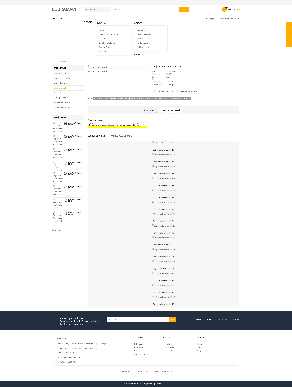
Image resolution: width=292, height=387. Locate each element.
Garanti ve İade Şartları (107, 43)
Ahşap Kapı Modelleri (61, 73)
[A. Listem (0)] (217, 10)
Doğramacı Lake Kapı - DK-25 (163, 233)
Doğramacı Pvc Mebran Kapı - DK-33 (72, 174)
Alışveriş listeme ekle (165, 91)
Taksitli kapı (163, 99)
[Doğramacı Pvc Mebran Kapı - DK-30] (57, 217)
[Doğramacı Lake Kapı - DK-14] (163, 178)
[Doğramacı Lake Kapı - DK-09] (163, 261)
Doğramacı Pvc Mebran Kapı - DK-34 (72, 163)
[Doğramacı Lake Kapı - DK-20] (163, 202)
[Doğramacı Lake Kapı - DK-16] (163, 166)
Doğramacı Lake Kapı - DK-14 (163, 185)
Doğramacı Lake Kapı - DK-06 (163, 245)
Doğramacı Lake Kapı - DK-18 (163, 162)
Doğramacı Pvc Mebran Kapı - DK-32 (72, 187)
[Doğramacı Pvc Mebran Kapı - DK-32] (57, 191)
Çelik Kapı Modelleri (61, 98)
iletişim (145, 371)
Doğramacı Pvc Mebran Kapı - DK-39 (72, 123)
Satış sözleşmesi (140, 351)
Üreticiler (155, 371)
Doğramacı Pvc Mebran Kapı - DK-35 (72, 150)
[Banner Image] (68, 230)
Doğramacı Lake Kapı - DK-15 (163, 150)
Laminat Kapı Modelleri (62, 108)
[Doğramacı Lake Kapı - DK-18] (163, 154)
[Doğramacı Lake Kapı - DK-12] (163, 297)
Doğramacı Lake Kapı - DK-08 (163, 257)
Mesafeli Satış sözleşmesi (108, 35)
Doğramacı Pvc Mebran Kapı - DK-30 (72, 213)
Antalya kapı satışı (137, 99)
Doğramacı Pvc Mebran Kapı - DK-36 (72, 137)
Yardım (137, 371)
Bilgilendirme (170, 351)
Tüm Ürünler (141, 31)
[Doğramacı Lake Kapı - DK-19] (163, 190)
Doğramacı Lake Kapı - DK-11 (163, 292)
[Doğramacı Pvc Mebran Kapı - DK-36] (57, 140)
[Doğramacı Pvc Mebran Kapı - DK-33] (57, 177)
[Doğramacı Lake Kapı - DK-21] (163, 214)
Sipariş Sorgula (208, 19)
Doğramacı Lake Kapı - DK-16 (163, 174)
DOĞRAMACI (64, 9)
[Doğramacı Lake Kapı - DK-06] (163, 237)
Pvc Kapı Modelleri (60, 93)
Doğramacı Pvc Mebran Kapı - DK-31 (72, 200)
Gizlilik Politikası (104, 39)
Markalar (169, 344)
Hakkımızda (138, 344)
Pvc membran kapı (100, 99)
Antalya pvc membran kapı (118, 99)
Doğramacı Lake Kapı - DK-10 (163, 280)
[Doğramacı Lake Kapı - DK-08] (163, 249)
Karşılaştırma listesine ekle (191, 91)
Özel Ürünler (170, 347)
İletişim (199, 344)
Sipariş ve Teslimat (105, 47)
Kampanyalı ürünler (122, 136)
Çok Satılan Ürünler (143, 39)
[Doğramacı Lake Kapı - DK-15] (163, 142)
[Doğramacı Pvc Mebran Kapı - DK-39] (57, 127)
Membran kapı (151, 99)
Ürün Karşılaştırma (143, 43)
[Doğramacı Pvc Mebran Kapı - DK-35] (57, 154)
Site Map (200, 347)
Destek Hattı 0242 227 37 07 (230, 19)
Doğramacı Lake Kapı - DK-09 (163, 269)
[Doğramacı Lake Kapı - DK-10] (163, 273)
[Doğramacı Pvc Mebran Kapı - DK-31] (57, 204)
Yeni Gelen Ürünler (143, 47)
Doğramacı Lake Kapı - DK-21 (163, 221)
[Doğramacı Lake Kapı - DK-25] (163, 225)
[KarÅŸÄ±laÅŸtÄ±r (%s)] (210, 10)
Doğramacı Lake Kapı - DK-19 (163, 197)
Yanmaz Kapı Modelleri (62, 103)
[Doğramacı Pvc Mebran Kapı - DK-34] (57, 167)
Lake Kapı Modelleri (64, 61)
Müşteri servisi (167, 371)
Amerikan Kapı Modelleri (62, 78)
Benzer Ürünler (96, 136)
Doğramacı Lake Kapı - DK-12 (163, 304)
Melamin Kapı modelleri (62, 83)
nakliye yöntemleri (171, 110)
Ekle (172, 319)
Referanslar (103, 51)
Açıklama (151, 110)
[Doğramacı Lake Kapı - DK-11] (163, 285)
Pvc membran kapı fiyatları (180, 99)
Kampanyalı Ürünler (144, 35)
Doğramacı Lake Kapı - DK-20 (163, 209)
